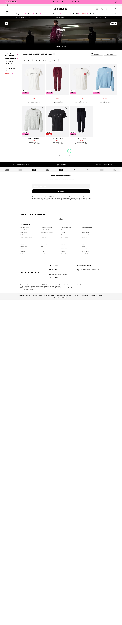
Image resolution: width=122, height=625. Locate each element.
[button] (96, 54)
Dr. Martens (23, 253)
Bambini (21, 9)
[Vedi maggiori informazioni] (34, 103)
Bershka (43, 251)
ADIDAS (83, 246)
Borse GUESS (64, 237)
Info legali (76, 295)
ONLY (42, 246)
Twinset (63, 251)
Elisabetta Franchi (86, 253)
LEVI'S (62, 246)
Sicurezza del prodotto (96, 295)
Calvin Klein (43, 249)
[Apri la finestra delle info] (116, 2)
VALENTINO (23, 249)
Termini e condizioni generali (64, 295)
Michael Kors (23, 246)
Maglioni (63, 232)
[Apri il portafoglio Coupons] (97, 9)
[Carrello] (116, 9)
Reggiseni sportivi (24, 227)
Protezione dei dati (49, 295)
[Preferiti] (111, 9)
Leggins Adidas (85, 230)
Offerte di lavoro (37, 295)
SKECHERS (64, 249)
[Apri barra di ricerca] (115, 14)
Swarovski (22, 251)
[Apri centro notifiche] (106, 9)
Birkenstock (44, 253)
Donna (7, 9)
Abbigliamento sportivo (47, 232)
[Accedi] (102, 9)
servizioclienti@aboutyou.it (47, 199)
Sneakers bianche (45, 230)
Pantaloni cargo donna (46, 227)
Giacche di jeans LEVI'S (26, 237)
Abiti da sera (44, 234)
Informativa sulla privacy (40, 198)
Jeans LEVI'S (23, 232)
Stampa (28, 295)
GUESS (63, 244)
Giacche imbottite (66, 227)
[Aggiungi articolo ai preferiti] (43, 66)
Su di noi (22, 295)
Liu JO (83, 244)
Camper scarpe (85, 232)
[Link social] (22, 273)
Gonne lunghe (64, 234)
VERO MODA (44, 244)
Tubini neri (84, 237)
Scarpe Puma (44, 237)
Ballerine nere (64, 230)
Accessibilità (85, 295)
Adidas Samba (24, 230)
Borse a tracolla (86, 234)
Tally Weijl (84, 249)
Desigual (63, 253)
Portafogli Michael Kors (87, 227)
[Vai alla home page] (29, 266)
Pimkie (22, 244)
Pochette (22, 234)
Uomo (14, 9)
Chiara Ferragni (85, 251)
